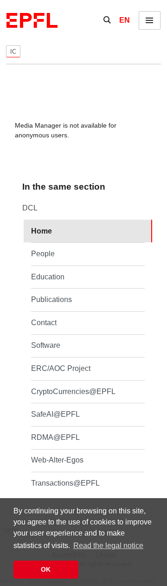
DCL (30, 208)
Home (41, 231)
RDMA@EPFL (55, 437)
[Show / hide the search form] (107, 20)
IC (13, 51)
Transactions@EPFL (65, 483)
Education (47, 277)
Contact (44, 323)
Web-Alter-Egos (57, 460)
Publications (51, 299)
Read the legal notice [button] (108, 545)
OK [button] (46, 569)
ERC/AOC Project (60, 368)
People (43, 254)
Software (45, 345)
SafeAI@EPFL (55, 414)
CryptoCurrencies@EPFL (73, 391)
